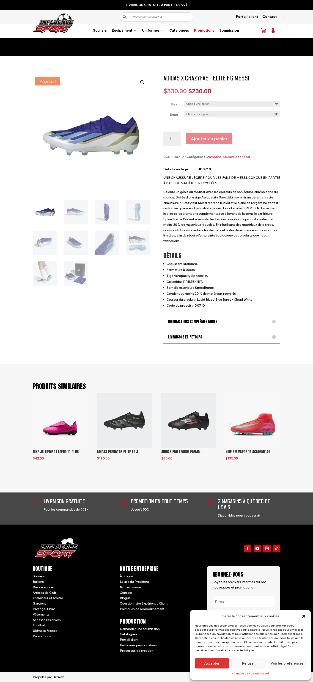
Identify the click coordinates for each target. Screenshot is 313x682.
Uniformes (151, 31)
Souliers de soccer (236, 157)
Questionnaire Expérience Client (144, 603)
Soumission (229, 31)
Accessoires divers (47, 620)
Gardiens (39, 603)
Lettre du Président (134, 582)
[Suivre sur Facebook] (247, 548)
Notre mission (130, 587)
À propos (127, 576)
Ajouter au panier (209, 138)
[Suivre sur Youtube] (257, 548)
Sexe (174, 115)
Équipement (122, 31)
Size (174, 104)
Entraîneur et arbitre (48, 598)
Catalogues (179, 31)
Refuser (248, 663)
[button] (304, 616)
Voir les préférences (287, 663)
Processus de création (137, 651)
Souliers (100, 31)
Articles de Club (44, 593)
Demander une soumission (140, 629)
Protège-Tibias (44, 609)
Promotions (204, 31)
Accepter (212, 663)
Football (39, 625)
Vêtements (41, 614)
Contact (269, 16)
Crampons (213, 157)
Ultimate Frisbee (45, 631)
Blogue (125, 598)
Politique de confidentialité (250, 673)
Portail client (247, 16)
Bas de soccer (43, 587)
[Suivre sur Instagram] (267, 548)
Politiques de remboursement (142, 609)
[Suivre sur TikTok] (276, 548)
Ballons (38, 582)
